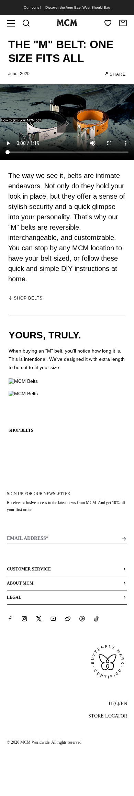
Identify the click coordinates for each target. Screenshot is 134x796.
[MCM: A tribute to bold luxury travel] (67, 24)
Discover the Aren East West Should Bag (77, 7)
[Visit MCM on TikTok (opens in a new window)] (96, 619)
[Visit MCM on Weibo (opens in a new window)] (68, 619)
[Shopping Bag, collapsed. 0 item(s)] (123, 23)
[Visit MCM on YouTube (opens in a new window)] (53, 619)
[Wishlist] (108, 23)
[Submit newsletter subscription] (124, 539)
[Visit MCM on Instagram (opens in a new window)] (24, 619)
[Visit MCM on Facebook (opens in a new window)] (10, 619)
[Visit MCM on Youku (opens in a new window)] (82, 619)
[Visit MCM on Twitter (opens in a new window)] (39, 619)
